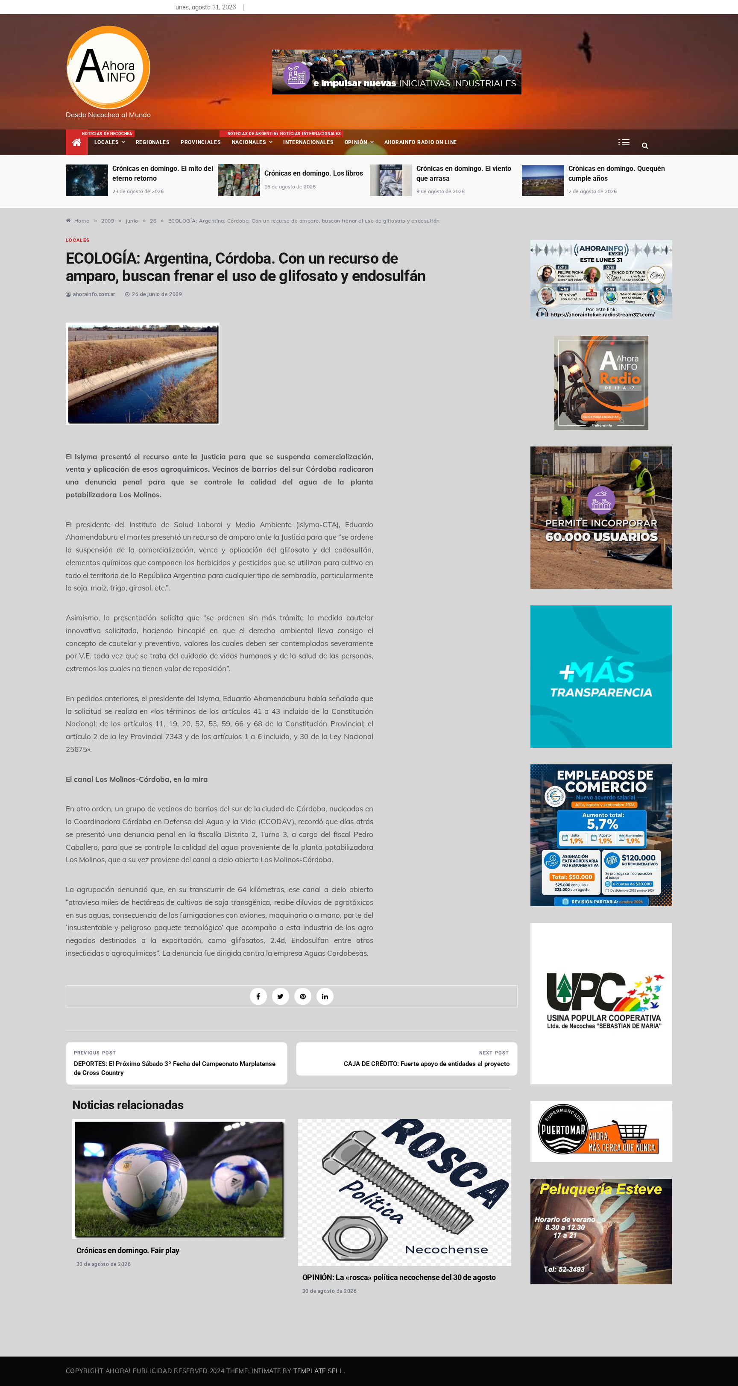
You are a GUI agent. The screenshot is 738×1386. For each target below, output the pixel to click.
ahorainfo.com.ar (94, 294)
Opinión (356, 142)
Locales (112, 138)
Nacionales (253, 138)
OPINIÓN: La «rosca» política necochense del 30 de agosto (399, 1277)
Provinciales (201, 142)
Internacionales (309, 138)
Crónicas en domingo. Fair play (127, 1250)
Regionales (153, 142)
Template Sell (318, 1371)
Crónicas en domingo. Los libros (313, 173)
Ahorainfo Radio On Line (420, 142)
